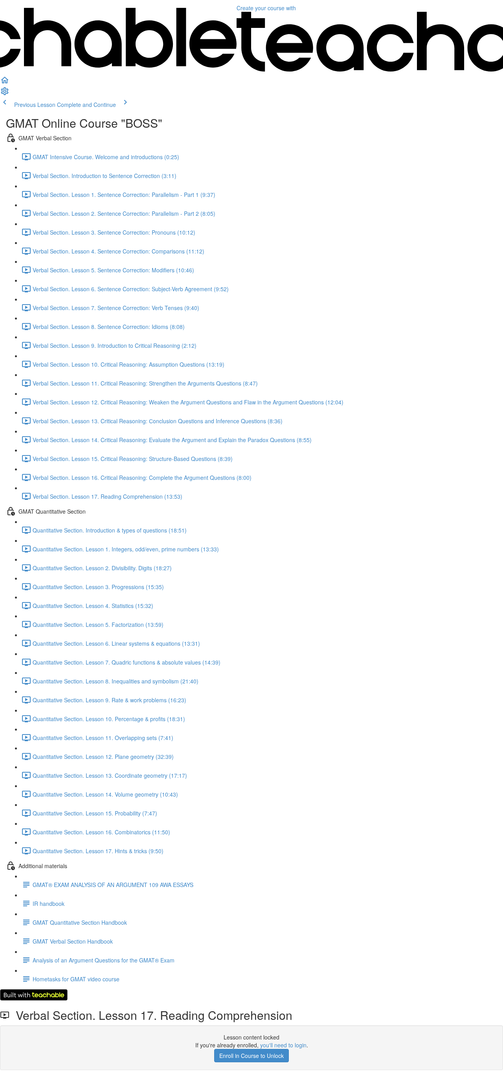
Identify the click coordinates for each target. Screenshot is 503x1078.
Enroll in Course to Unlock (251, 1056)
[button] (4, 82)
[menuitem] (4, 93)
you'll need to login (283, 1045)
